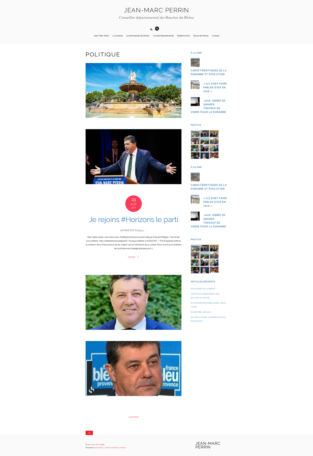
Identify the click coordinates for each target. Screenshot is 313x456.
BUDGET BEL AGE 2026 (201, 312)
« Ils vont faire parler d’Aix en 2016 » (215, 87)
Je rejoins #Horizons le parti (133, 219)
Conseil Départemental (163, 35)
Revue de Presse (200, 35)
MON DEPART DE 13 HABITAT (203, 289)
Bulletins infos (183, 35)
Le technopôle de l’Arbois (137, 35)
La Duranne (117, 35)
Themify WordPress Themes (115, 448)
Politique (139, 230)
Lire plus (131, 257)
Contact (215, 35)
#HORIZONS (127, 230)
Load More (133, 417)
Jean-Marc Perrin (101, 35)
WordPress (99, 448)
